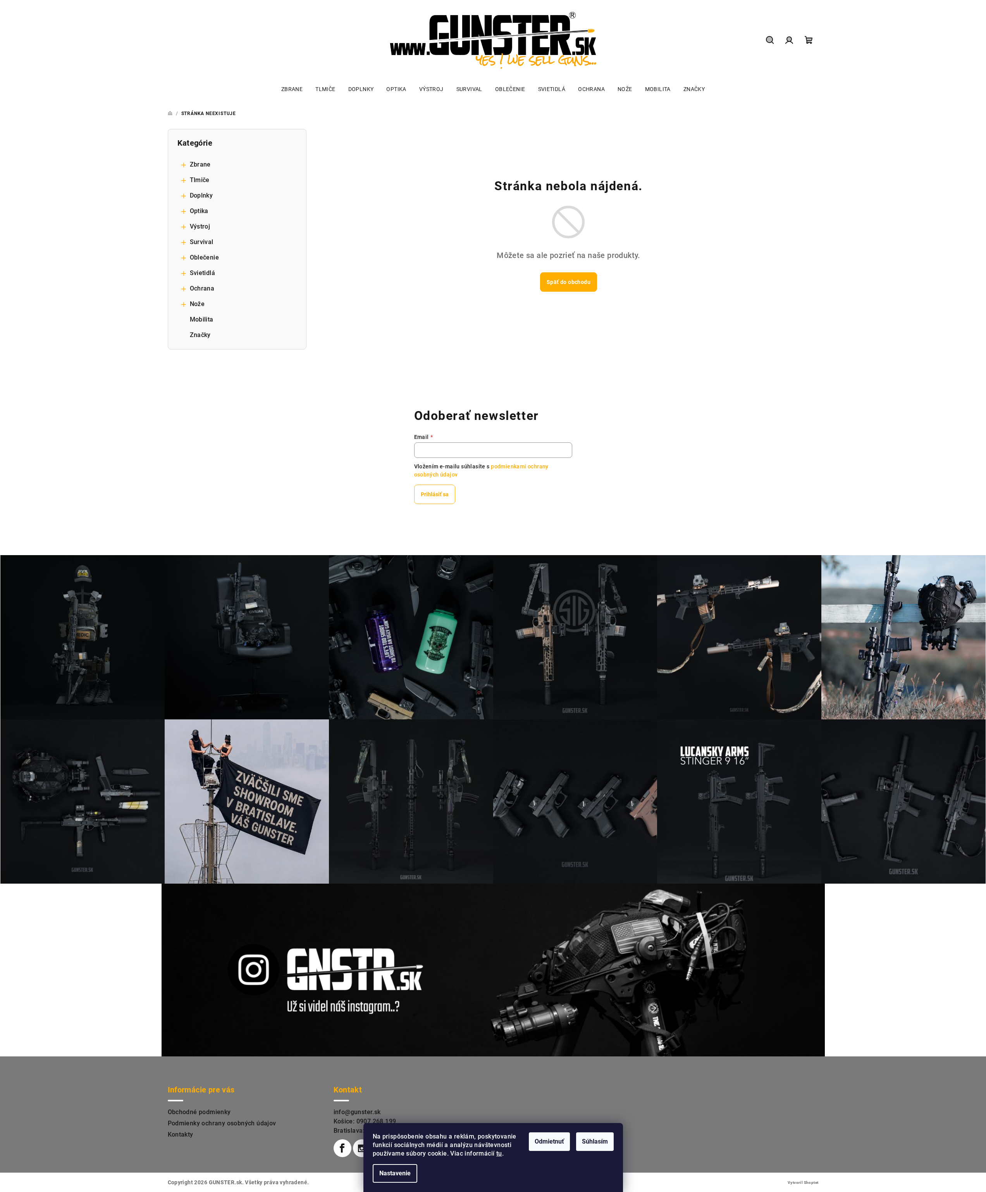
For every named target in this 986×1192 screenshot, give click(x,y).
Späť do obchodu (568, 282)
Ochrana (202, 288)
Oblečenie (204, 257)
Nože (197, 304)
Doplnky (201, 195)
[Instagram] (362, 1148)
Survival (201, 242)
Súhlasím (595, 1141)
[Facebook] (342, 1148)
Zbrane (200, 164)
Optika (199, 211)
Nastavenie (395, 1173)
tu (499, 1153)
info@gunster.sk (357, 1112)
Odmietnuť (549, 1141)
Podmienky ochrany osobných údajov (222, 1123)
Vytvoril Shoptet (803, 1182)
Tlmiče (200, 180)
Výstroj (200, 226)
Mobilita (201, 319)
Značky (200, 335)
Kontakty (180, 1134)
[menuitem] (292, 89)
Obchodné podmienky (199, 1112)
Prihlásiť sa (435, 494)
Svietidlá (202, 273)
